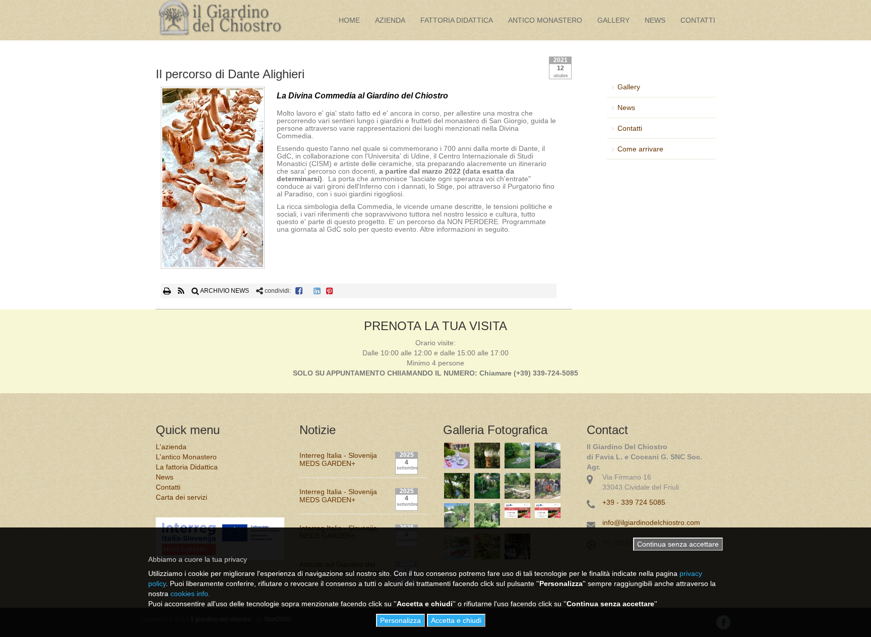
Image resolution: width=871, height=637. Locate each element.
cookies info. (190, 594)
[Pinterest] (329, 290)
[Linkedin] (317, 290)
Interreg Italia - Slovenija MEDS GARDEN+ (338, 459)
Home (349, 20)
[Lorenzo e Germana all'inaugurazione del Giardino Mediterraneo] (487, 516)
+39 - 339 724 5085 (633, 502)
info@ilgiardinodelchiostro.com (651, 522)
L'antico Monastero (186, 457)
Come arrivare (640, 149)
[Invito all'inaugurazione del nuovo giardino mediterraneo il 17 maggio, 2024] (517, 516)
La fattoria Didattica (187, 467)
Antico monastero (545, 20)
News (655, 20)
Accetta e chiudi (456, 620)
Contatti (697, 20)
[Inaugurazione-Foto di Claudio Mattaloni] (517, 486)
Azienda (390, 20)
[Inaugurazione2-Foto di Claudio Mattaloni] (457, 516)
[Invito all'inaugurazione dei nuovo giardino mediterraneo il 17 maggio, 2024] (548, 516)
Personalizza (400, 620)
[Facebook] (299, 290)
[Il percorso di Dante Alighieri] (213, 180)
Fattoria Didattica (456, 20)
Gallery (613, 20)
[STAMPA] (167, 290)
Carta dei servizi (181, 497)
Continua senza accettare (678, 544)
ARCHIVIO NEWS (224, 290)
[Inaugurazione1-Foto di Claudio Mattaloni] (548, 486)
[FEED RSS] (182, 290)
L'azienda (171, 447)
